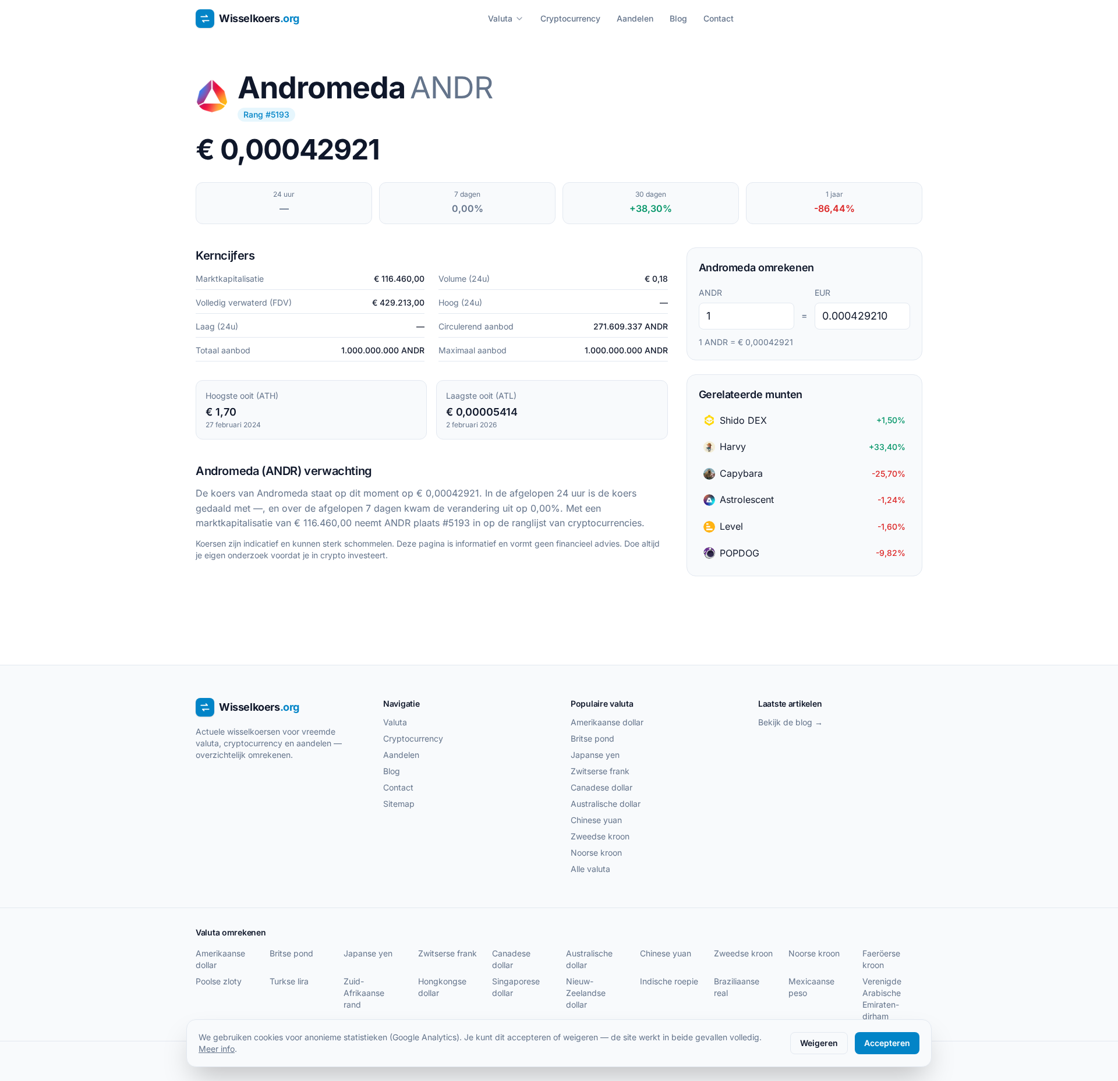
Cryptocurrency (570, 18)
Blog (678, 18)
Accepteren (887, 1043)
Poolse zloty (219, 981)
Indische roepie (669, 981)
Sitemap (399, 804)
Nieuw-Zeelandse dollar (586, 992)
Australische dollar (606, 804)
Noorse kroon (596, 852)
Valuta (500, 18)
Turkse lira (289, 981)
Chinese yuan (596, 820)
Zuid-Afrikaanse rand (364, 992)
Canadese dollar (601, 787)
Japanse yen (595, 755)
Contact (718, 18)
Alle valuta (590, 869)
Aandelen (635, 18)
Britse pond (592, 738)
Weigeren (819, 1043)
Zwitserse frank (600, 771)
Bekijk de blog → (790, 722)
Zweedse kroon (600, 836)
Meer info (217, 1049)
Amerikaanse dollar (607, 722)
